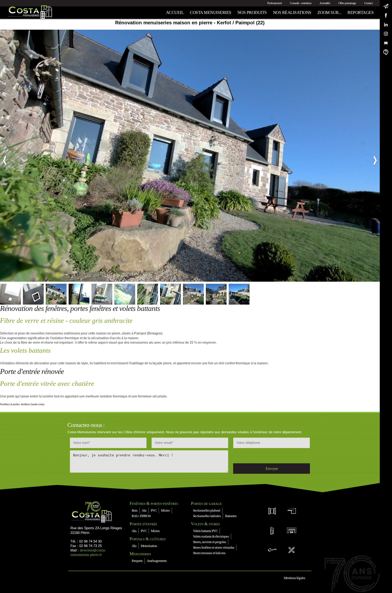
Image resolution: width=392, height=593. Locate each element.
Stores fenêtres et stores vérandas (213, 547)
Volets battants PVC (205, 531)
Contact (368, 3)
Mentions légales (294, 578)
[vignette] (10, 294)
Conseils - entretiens (300, 3)
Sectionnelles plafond (206, 510)
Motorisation (149, 546)
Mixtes (165, 510)
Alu (144, 510)
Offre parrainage (347, 3)
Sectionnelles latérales (207, 516)
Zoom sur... (329, 12)
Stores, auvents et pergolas (209, 542)
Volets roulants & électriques (211, 536)
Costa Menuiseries (210, 12)
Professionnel (274, 3)
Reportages (360, 12)
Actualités (325, 3)
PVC (154, 510)
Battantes (231, 516)
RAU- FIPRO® (141, 516)
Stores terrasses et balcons (209, 553)
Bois (134, 510)
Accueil (175, 12)
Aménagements (157, 561)
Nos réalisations (292, 12)
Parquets (137, 561)
